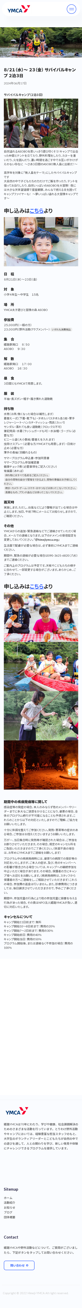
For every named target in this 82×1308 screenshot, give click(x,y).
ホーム (8, 1198)
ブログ (8, 1212)
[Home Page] (19, 9)
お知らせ (9, 1207)
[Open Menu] (71, 9)
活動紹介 (9, 1202)
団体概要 (9, 1217)
